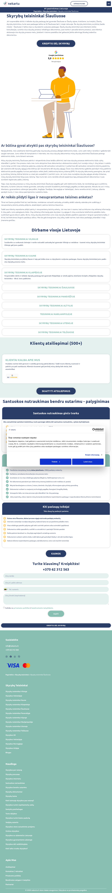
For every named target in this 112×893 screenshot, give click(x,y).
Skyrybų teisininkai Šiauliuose (17, 709)
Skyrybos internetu (13, 778)
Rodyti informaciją (92, 455)
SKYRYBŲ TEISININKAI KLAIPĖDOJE (23, 272)
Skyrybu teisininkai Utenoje (17, 726)
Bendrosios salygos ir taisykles (18, 880)
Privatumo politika (13, 875)
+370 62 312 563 (56, 569)
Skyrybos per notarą (14, 770)
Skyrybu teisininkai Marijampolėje (19, 722)
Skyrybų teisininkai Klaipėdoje (18, 704)
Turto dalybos (11, 813)
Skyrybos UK (11, 735)
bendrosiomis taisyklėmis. (42, 608)
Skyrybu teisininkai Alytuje (16, 717)
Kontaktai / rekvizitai (14, 871)
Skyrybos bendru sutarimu (16, 787)
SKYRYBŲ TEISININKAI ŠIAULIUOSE (56, 287)
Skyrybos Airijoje (12, 748)
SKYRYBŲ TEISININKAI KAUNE (20, 255)
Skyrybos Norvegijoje (14, 743)
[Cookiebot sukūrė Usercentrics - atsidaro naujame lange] (94, 429)
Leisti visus (88, 462)
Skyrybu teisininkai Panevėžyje (18, 713)
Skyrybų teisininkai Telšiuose (17, 730)
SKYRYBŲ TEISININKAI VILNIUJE (21, 239)
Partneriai (10, 884)
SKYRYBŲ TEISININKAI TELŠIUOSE (56, 332)
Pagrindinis (38, 11)
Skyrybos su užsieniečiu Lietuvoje (19, 835)
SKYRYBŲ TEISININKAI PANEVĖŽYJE (56, 296)
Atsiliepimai (10, 867)
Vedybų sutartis (12, 822)
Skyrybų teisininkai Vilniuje (16, 691)
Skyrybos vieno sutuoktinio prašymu (20, 826)
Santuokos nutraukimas (15, 783)
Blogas (8, 752)
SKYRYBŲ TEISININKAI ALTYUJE (56, 305)
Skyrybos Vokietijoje (14, 695)
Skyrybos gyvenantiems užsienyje (19, 839)
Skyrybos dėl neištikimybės (16, 844)
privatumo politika (21, 608)
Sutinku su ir (29, 608)
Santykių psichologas (14, 809)
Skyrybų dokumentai (14, 791)
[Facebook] (11, 657)
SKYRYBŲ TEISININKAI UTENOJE (56, 323)
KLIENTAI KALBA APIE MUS (22, 360)
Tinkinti (54, 462)
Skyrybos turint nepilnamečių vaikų (20, 805)
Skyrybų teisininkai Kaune (16, 700)
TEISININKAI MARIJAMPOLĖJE (56, 314)
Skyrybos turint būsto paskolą (18, 818)
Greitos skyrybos (12, 831)
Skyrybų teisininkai (50, 11)
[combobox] (5, 589)
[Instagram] (7, 657)
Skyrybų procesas (13, 774)
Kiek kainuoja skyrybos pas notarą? (20, 800)
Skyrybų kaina (11, 796)
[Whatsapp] (15, 657)
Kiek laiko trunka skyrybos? (17, 848)
